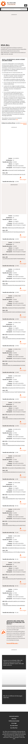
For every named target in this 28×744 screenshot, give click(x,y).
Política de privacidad (14, 720)
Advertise (14, 718)
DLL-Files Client (14, 725)
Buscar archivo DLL (23, 9)
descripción (23, 123)
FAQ (17, 119)
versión (18, 123)
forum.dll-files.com (12, 643)
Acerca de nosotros (14, 716)
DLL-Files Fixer (13, 727)
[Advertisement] (14, 29)
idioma (25, 124)
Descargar (23, 179)
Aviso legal (14, 723)
